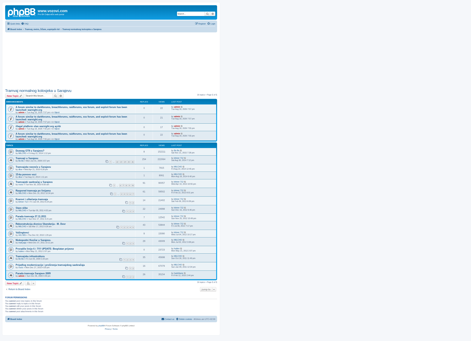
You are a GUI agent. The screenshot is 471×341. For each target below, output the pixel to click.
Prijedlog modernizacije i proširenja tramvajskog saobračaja (50, 265)
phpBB (101, 326)
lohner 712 (178, 158)
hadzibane (178, 273)
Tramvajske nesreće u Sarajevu (33, 167)
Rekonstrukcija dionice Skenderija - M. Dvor (41, 224)
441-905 (22, 235)
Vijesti (56, 112)
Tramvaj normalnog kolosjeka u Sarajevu (38, 91)
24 (125, 162)
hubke (21, 251)
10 (133, 185)
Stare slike (22, 208)
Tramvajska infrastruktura (30, 256)
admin (21, 112)
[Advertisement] (111, 60)
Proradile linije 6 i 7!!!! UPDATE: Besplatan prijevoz (45, 248)
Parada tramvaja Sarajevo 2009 (33, 273)
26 (133, 162)
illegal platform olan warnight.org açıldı (38, 126)
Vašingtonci (22, 232)
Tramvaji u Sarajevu (27, 158)
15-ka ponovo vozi (26, 174)
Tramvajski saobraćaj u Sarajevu (34, 182)
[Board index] (22, 12)
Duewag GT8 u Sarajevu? (30, 150)
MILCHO (22, 153)
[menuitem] (25, 24)
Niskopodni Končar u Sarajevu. (33, 240)
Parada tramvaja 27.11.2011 (31, 216)
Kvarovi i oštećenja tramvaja (32, 199)
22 (117, 162)
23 (121, 162)
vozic (20, 184)
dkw (20, 169)
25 (129, 162)
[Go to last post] (182, 107)
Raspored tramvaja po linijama (33, 190)
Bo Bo (176, 150)
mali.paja (22, 242)
